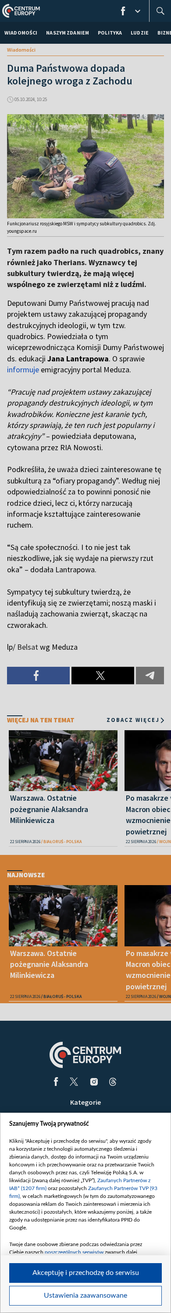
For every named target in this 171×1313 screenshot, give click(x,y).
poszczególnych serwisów (74, 1252)
